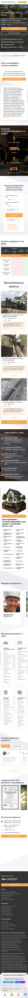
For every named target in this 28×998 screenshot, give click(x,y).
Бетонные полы (5, 897)
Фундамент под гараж (20, 544)
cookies (10, 990)
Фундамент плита (5, 911)
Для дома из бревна (19, 558)
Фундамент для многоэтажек (7, 564)
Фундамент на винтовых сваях (8, 906)
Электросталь (10, 939)
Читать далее (6, 117)
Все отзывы (5, 746)
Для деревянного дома (8, 544)
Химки (12, 937)
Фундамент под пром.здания (7, 561)
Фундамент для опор (7, 537)
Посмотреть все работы (14, 422)
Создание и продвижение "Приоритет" (10, 945)
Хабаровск (3, 937)
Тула (11, 935)
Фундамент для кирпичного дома (20, 537)
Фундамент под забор (7, 540)
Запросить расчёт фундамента (14, 79)
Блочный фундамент (6, 913)
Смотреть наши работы (14, 33)
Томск (7, 935)
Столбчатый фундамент (7, 915)
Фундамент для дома (7, 530)
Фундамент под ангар (20, 554)
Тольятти (3, 935)
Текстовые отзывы (17, 746)
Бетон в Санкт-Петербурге (7, 928)
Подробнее (14, 332)
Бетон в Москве (5, 927)
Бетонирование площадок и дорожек (10, 893)
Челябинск (23, 937)
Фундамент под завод (20, 530)
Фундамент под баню (20, 533)
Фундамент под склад (20, 564)
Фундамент (4, 903)
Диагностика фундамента (7, 899)
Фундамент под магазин (20, 568)
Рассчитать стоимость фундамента (14, 215)
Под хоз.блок (19, 561)
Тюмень (15, 935)
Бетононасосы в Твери (6, 923)
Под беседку (7, 557)
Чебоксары (17, 937)
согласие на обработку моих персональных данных (12, 225)
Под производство (8, 567)
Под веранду (19, 550)
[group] (10, 798)
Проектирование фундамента (8, 892)
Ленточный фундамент (7, 909)
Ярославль (17, 939)
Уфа (24, 935)
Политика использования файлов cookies (11, 942)
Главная (3, 55)
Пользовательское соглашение (9, 944)
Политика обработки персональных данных (12, 941)
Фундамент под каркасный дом (7, 533)
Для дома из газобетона (19, 547)
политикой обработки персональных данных (12, 229)
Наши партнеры (6, 919)
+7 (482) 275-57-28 (17, 6)
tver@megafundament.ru (13, 832)
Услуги (3, 889)
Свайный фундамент (6, 907)
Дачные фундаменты (19, 540)
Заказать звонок (14, 836)
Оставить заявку (14, 28)
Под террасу (7, 547)
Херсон (9, 937)
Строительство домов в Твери (8, 925)
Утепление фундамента (7, 895)
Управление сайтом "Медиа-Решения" (10, 947)
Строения (9, 55)
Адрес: (12, 826)
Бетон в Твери (4, 921)
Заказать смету (14, 516)
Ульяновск (19, 935)
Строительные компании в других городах (13, 933)
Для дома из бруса (8, 554)
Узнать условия (22, 2)
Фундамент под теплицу (7, 551)
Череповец (4, 939)
